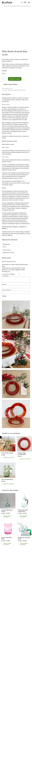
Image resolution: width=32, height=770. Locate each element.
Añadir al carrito (15, 79)
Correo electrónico (7, 289)
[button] (10, 84)
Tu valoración (5, 275)
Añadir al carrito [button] (8, 457)
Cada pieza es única (8, 252)
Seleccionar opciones (7, 516)
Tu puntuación (6, 274)
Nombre (4, 284)
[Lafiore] (7, 2)
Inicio (5, 6)
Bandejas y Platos (12, 89)
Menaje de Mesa (12, 6)
